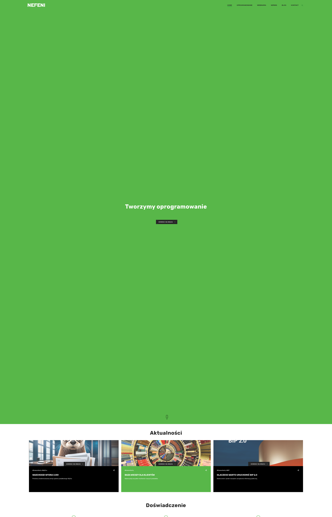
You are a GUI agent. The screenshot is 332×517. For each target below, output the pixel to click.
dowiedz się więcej (166, 222)
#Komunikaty (37, 470)
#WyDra (44, 470)
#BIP (227, 470)
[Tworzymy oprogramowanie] (36, 2)
